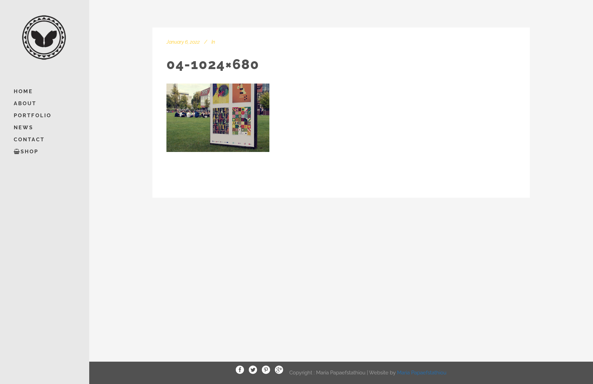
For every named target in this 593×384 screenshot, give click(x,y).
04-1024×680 (212, 64)
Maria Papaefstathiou (421, 372)
